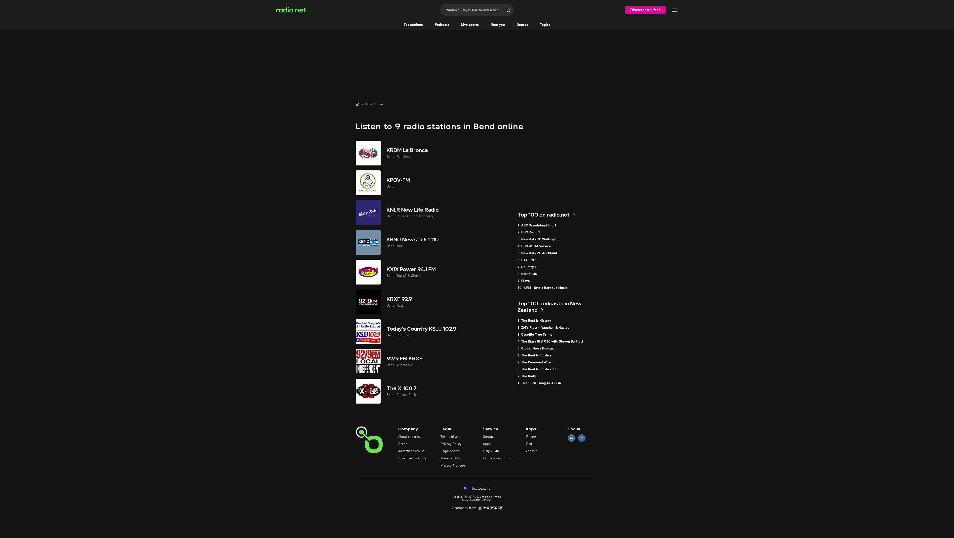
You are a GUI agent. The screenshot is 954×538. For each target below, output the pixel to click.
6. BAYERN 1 (527, 260)
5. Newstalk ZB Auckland (537, 253)
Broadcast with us (412, 458)
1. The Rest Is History (534, 320)
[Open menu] (675, 10)
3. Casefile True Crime (535, 334)
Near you (498, 25)
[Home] (358, 104)
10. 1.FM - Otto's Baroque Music (542, 288)
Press (402, 444)
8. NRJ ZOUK (527, 274)
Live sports (470, 25)
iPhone (530, 437)
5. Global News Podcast (536, 348)
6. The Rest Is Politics (534, 355)
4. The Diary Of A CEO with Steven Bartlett (550, 341)
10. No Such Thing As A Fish (539, 383)
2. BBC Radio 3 (528, 232)
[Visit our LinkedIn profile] (571, 438)
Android (531, 451)
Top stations (413, 25)
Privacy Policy (450, 444)
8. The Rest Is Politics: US (537, 369)
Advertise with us (411, 451)
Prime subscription (497, 458)
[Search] (508, 10)
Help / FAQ (491, 451)
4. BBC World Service (534, 246)
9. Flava (523, 281)
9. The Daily (526, 376)
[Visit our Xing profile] (582, 438)
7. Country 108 (529, 267)
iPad (528, 444)
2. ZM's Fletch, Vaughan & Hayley (543, 327)
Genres (522, 25)
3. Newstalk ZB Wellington (538, 239)
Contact (489, 437)
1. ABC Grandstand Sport (536, 225)
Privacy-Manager (453, 465)
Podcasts (442, 25)
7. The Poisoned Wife (534, 362)
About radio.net (410, 437)
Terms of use (450, 437)
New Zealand (480, 488)
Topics (545, 25)
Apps (487, 444)
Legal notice (449, 451)
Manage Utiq (450, 458)
